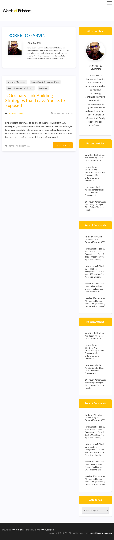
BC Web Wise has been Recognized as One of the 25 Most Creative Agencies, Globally (95, 254)
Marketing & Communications (45, 82)
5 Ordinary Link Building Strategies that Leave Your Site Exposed (35, 100)
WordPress (18, 529)
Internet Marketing (17, 82)
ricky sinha (89, 266)
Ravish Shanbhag (92, 249)
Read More (61, 145)
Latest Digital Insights (101, 533)
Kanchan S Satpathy (93, 298)
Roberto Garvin (16, 113)
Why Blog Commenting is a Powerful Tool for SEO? (95, 239)
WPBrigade (48, 529)
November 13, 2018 (63, 113)
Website (43, 88)
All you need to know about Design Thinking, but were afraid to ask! (95, 303)
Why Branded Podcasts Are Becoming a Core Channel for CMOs (95, 158)
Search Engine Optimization (20, 88)
